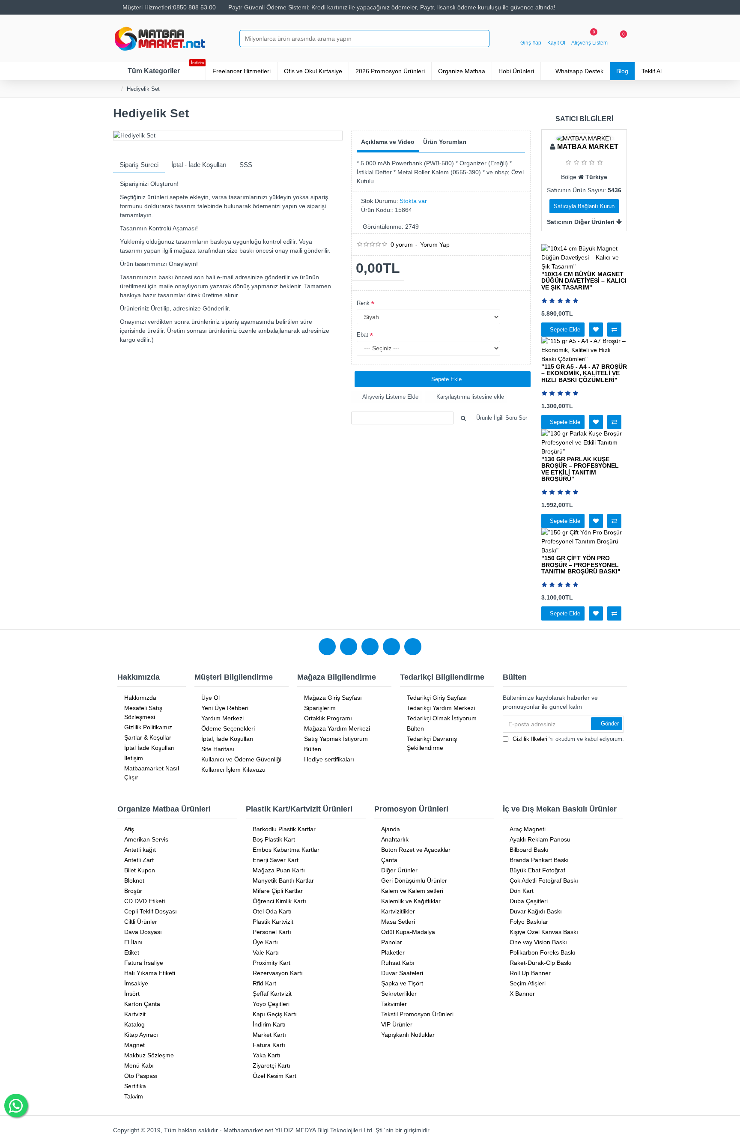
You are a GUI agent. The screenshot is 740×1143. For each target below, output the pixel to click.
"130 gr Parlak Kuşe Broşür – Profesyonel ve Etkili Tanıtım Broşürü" (580, 469)
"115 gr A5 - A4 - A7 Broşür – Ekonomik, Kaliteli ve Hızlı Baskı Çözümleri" (584, 373)
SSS (245, 164)
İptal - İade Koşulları (199, 164)
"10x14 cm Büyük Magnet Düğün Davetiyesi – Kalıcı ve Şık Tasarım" (584, 281)
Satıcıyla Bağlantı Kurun (584, 206)
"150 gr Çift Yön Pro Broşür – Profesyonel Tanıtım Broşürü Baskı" (581, 565)
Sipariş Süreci (138, 164)
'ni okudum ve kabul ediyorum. (568, 739)
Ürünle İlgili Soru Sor (501, 418)
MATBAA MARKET (587, 146)
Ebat (362, 334)
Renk (363, 303)
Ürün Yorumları (444, 141)
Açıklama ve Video (388, 141)
